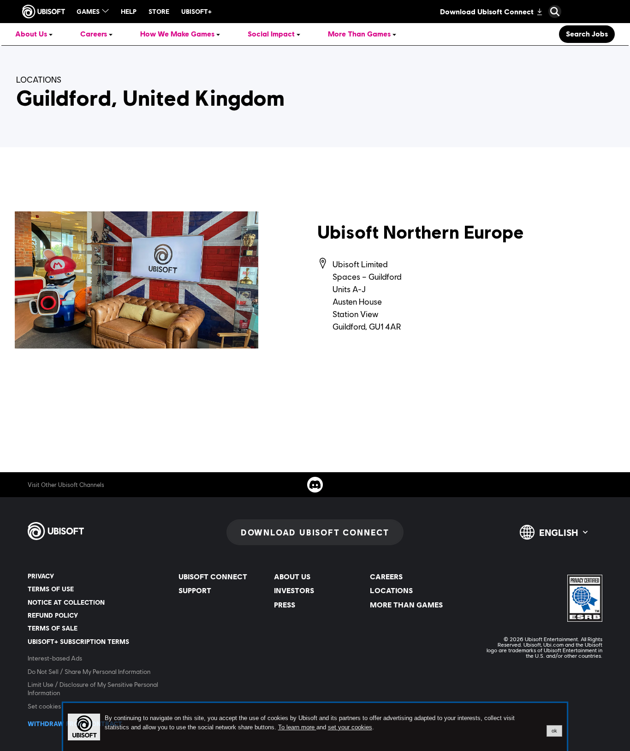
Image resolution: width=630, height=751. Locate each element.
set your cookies (350, 727)
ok (554, 730)
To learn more (297, 727)
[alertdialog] (315, 727)
